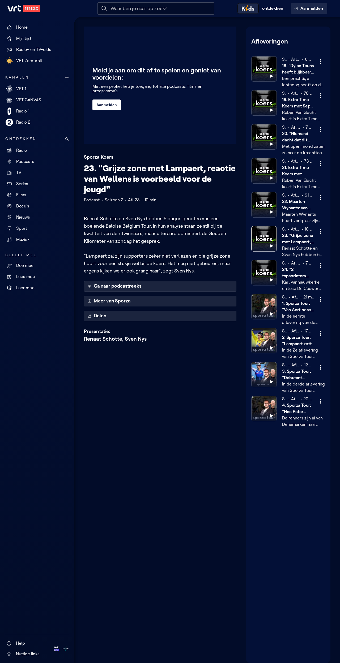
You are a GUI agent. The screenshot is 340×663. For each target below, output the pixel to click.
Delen (100, 315)
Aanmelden (311, 8)
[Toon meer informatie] (320, 61)
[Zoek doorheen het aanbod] (67, 139)
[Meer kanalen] (67, 77)
